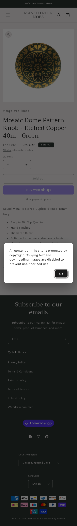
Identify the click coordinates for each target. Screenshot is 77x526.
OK (61, 274)
